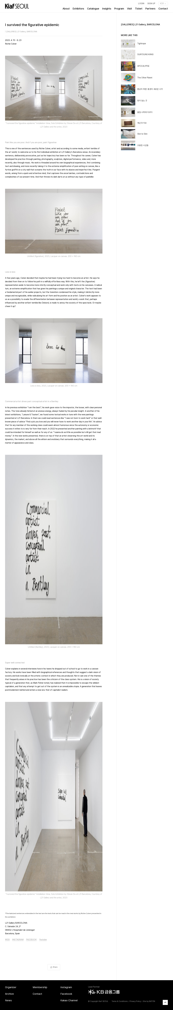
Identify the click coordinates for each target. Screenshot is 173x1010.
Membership (40, 987)
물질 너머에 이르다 (144, 112)
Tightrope (141, 43)
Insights (106, 8)
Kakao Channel (69, 1000)
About (66, 8)
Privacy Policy (135, 1001)
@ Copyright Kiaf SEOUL (98, 1001)
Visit (129, 8)
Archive (9, 993)
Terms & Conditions (120, 1001)
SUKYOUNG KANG (145, 54)
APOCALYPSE (143, 66)
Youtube (43, 939)
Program (119, 8)
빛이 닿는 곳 (142, 100)
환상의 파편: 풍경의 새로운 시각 (150, 89)
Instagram (66, 987)
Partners (150, 8)
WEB (7, 939)
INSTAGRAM (18, 939)
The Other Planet (144, 77)
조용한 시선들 (142, 145)
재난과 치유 (142, 123)
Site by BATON (149, 1001)
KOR (162, 3)
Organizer (10, 987)
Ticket (138, 8)
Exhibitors (78, 8)
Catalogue (93, 8)
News (8, 1000)
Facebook (66, 993)
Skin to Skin (142, 134)
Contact (163, 8)
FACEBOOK (31, 939)
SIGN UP (151, 3)
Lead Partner (94, 987)
